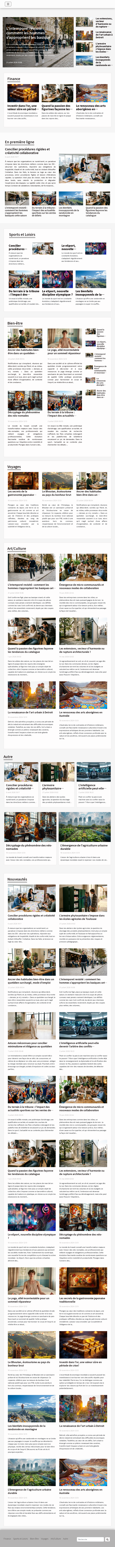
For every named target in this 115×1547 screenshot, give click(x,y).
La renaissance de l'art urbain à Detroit (104, 34)
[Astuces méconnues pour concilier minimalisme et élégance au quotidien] (32, 1026)
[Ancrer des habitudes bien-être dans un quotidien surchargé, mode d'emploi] (25, 338)
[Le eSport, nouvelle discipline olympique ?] (57, 279)
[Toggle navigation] (8, 4)
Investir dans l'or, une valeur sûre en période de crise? (22, 109)
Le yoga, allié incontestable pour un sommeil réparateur (64, 351)
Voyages (44, 1538)
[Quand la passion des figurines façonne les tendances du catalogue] (57, 93)
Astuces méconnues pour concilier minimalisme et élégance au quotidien (30, 1044)
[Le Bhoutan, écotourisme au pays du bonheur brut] (57, 480)
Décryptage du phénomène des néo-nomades (24, 414)
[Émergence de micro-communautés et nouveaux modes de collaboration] (89, 367)
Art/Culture (56, 1538)
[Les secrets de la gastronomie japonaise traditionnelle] (23, 480)
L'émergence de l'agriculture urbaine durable (84, 847)
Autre (65, 1538)
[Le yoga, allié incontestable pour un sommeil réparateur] (65, 338)
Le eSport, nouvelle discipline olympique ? (57, 292)
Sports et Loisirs (20, 1538)
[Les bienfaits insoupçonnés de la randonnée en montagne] (84, 60)
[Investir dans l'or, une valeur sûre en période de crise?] (23, 93)
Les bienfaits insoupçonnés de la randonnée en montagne (69, 211)
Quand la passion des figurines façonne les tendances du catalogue (56, 111)
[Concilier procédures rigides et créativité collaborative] (84, 168)
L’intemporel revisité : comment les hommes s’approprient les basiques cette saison (29, 35)
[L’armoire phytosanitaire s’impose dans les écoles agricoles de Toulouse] (84, 47)
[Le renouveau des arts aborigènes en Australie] (92, 93)
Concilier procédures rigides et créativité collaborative (27, 151)
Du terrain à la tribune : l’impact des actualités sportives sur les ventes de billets (44, 211)
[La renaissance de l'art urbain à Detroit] (84, 35)
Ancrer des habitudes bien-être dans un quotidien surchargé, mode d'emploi (23, 353)
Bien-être (34, 1538)
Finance (7, 1538)
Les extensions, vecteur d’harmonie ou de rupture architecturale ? (104, 24)
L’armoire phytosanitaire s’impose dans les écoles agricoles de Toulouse (103, 50)
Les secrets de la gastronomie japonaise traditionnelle (21, 495)
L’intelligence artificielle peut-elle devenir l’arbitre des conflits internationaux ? (79, 1046)
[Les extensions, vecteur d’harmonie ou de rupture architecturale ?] (84, 22)
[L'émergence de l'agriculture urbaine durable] (85, 827)
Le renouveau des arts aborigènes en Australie (91, 109)
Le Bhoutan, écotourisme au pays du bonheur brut (56, 493)
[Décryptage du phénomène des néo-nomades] (25, 401)
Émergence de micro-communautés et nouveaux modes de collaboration (100, 371)
